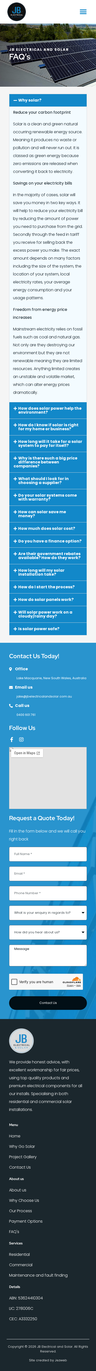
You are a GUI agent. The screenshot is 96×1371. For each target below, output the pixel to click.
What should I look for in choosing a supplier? (43, 480)
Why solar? (29, 100)
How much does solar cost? (46, 528)
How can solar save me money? (42, 514)
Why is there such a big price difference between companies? (45, 462)
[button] (83, 11)
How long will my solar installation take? (41, 572)
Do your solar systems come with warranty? (47, 497)
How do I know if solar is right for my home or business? (48, 427)
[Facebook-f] (11, 739)
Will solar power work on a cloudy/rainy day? (45, 614)
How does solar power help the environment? (49, 410)
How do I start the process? (46, 587)
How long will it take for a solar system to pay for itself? (50, 443)
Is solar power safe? (38, 629)
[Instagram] (21, 739)
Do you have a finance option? (49, 541)
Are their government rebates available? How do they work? (49, 556)
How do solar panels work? (46, 599)
